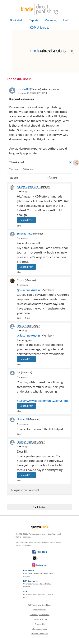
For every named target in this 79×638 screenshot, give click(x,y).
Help (66, 20)
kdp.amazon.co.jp (39, 629)
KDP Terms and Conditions (39, 605)
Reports (34, 20)
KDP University (39, 27)
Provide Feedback (39, 634)
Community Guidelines (39, 614)
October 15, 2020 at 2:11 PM (32, 92)
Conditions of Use (39, 619)
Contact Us (39, 624)
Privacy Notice (39, 610)
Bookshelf (16, 20)
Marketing (51, 20)
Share (54, 177)
